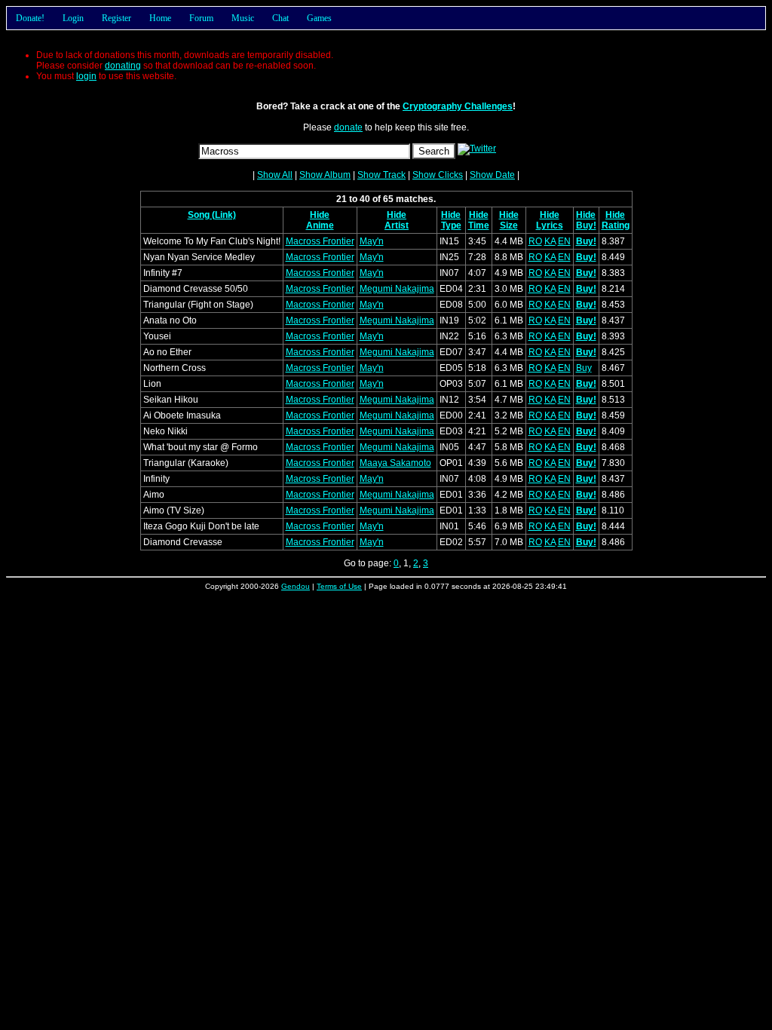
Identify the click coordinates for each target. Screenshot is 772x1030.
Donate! (30, 18)
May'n (372, 241)
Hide (319, 215)
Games (319, 18)
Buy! (586, 225)
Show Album (325, 175)
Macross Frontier (320, 241)
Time (478, 225)
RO (535, 241)
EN (564, 241)
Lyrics (549, 225)
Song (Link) (212, 215)
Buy (584, 368)
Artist (396, 225)
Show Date (492, 175)
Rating (616, 225)
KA (550, 241)
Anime (320, 225)
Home (160, 18)
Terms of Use (339, 586)
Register (116, 18)
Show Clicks (437, 175)
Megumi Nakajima (397, 289)
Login (73, 18)
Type (451, 225)
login (86, 76)
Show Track (381, 175)
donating (123, 65)
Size (509, 225)
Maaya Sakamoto (395, 463)
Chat (280, 18)
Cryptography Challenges (458, 106)
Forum (201, 18)
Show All (275, 175)
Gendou (295, 586)
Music (242, 18)
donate (348, 127)
